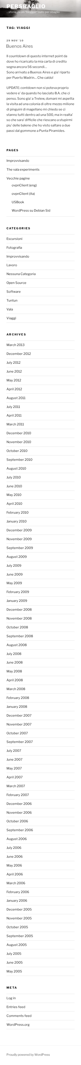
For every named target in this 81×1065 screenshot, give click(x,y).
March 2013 (15, 345)
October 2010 (16, 451)
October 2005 (17, 927)
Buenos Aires (19, 46)
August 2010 (16, 468)
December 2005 (19, 909)
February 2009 (17, 592)
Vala (9, 309)
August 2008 (16, 645)
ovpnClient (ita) (23, 194)
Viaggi (11, 318)
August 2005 (16, 945)
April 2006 (14, 874)
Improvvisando (17, 161)
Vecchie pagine (18, 178)
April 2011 (14, 415)
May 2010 (13, 495)
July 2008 (13, 654)
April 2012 (14, 389)
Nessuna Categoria (21, 274)
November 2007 (19, 724)
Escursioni (14, 239)
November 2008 (19, 618)
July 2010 (13, 477)
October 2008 (17, 627)
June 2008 (14, 662)
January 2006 (16, 901)
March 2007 (15, 786)
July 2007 (13, 751)
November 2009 (19, 539)
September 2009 (19, 548)
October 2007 (17, 733)
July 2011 (13, 407)
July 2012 (13, 363)
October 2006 (17, 821)
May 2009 (14, 583)
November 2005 (19, 918)
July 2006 (13, 848)
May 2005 (14, 971)
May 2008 (14, 671)
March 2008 (15, 689)
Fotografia (14, 248)
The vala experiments (23, 169)
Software (13, 292)
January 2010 (16, 521)
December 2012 (18, 354)
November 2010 (18, 442)
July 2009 (13, 566)
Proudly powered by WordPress (28, 1054)
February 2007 (17, 795)
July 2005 (13, 954)
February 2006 (17, 892)
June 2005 (14, 962)
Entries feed (15, 1007)
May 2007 (14, 768)
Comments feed (19, 1016)
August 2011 (15, 398)
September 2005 (19, 936)
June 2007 (14, 759)
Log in (11, 998)
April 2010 (14, 504)
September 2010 (19, 460)
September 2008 (19, 636)
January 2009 (16, 601)
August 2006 (16, 839)
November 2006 (19, 813)
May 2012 (13, 380)
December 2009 (19, 530)
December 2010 (18, 433)
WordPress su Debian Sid (31, 210)
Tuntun (11, 300)
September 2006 (19, 830)
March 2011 (15, 424)
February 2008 (17, 698)
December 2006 (19, 804)
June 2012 (14, 371)
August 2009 (16, 557)
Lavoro (11, 265)
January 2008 (16, 707)
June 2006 (14, 857)
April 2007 (14, 777)
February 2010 (17, 512)
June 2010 (14, 486)
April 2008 (14, 680)
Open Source (16, 283)
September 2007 (19, 742)
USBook (18, 202)
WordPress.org (18, 1025)
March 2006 (15, 883)
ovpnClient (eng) (24, 185)
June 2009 (14, 574)
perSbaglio (26, 6)
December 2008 (19, 610)
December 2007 (19, 715)
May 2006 (14, 865)
